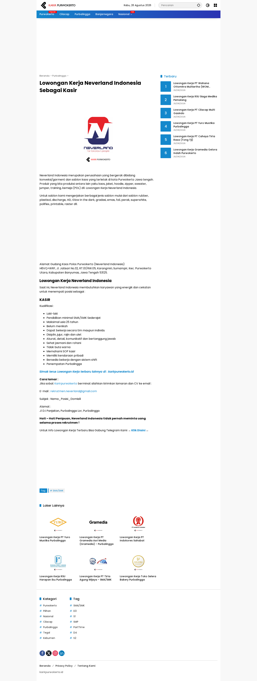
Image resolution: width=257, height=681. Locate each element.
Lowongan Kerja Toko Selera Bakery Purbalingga (138, 578)
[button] (198, 5)
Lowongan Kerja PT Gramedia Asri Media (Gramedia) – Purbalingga (96, 541)
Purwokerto (50, 605)
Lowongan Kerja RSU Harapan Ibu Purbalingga (56, 578)
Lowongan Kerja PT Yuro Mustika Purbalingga (55, 539)
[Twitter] (49, 653)
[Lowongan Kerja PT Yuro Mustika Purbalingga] (58, 522)
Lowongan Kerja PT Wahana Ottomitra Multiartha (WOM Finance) (191, 85)
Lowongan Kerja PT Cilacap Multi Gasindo (194, 111)
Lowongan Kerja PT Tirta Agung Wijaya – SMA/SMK (96, 578)
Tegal (46, 632)
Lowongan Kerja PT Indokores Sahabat (132, 539)
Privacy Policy (64, 666)
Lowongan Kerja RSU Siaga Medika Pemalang (195, 98)
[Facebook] (42, 653)
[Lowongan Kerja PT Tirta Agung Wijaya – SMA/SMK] (98, 561)
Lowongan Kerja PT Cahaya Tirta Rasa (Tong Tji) (194, 138)
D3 (75, 611)
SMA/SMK (58, 490)
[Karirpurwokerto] (58, 5)
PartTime (79, 627)
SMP (75, 622)
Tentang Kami (86, 666)
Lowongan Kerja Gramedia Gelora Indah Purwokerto (195, 151)
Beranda (45, 666)
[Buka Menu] (215, 5)
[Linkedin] (62, 653)
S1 (74, 616)
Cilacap (47, 622)
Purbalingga (50, 627)
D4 (75, 632)
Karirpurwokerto (65, 383)
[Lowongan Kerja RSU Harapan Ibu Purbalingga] (58, 561)
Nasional (48, 616)
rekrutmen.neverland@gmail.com (73, 391)
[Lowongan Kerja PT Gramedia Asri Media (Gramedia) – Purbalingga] (98, 522)
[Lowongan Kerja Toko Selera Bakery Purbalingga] (138, 561)
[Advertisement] (128, 46)
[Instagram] (55, 653)
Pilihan (47, 611)
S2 (74, 638)
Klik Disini (138, 430)
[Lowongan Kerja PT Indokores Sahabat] (138, 522)
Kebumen (49, 638)
